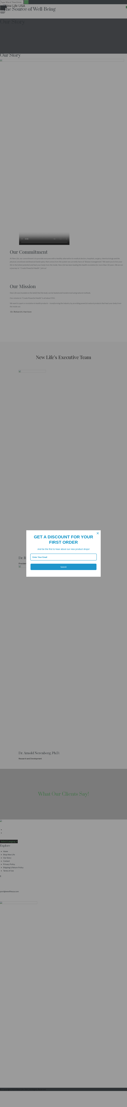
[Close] (98, 533)
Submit (64, 567)
